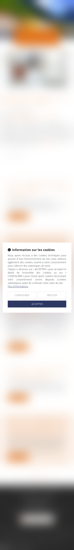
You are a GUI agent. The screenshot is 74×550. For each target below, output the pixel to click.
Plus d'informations (18, 286)
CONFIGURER (22, 295)
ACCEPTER (37, 304)
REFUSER (52, 295)
